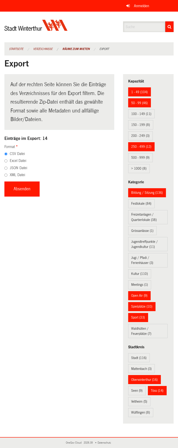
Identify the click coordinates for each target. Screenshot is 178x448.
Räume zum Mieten (76, 49)
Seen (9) (137, 390)
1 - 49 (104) (139, 92)
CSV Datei (17, 154)
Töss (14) (157, 390)
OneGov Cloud (74, 442)
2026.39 (88, 442)
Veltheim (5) (139, 401)
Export (104, 49)
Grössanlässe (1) (142, 231)
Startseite (16, 49)
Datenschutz (105, 442)
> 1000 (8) (138, 168)
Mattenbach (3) (141, 369)
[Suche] (169, 26)
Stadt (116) (138, 358)
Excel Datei (18, 161)
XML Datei (17, 175)
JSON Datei (18, 168)
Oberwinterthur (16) (144, 380)
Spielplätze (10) (141, 306)
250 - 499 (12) (141, 146)
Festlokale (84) (141, 203)
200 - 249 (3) (140, 136)
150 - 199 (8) (140, 125)
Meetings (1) (139, 285)
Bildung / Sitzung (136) (147, 192)
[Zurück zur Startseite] (36, 29)
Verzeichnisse (43, 49)
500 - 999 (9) (140, 157)
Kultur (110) (139, 274)
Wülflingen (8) (140, 412)
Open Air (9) (139, 295)
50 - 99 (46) (139, 103)
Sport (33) (138, 317)
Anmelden (141, 6)
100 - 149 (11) (141, 114)
